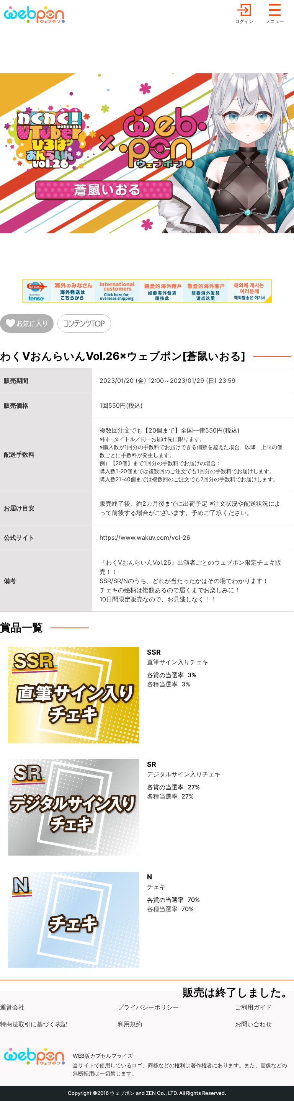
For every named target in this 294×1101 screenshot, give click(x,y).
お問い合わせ (253, 1024)
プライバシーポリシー (148, 1007)
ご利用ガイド (253, 1007)
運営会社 (12, 1007)
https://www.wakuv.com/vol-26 (145, 537)
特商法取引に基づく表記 (33, 1024)
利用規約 (130, 1024)
